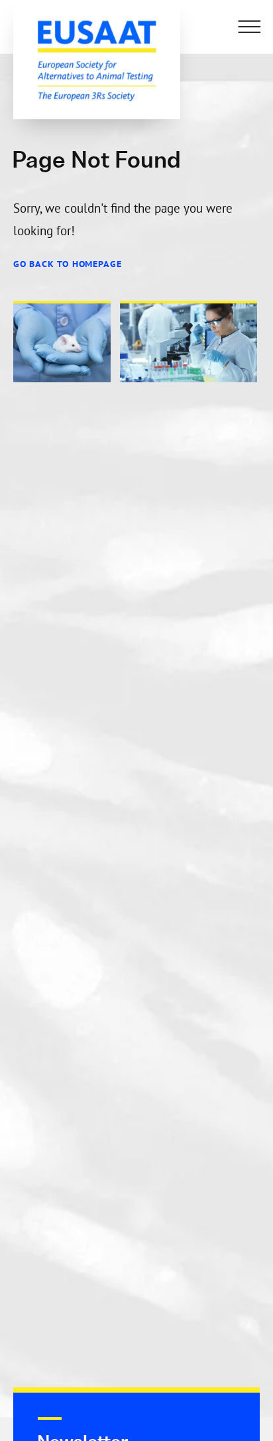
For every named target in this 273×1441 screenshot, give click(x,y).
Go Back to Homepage (67, 264)
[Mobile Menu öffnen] (249, 27)
